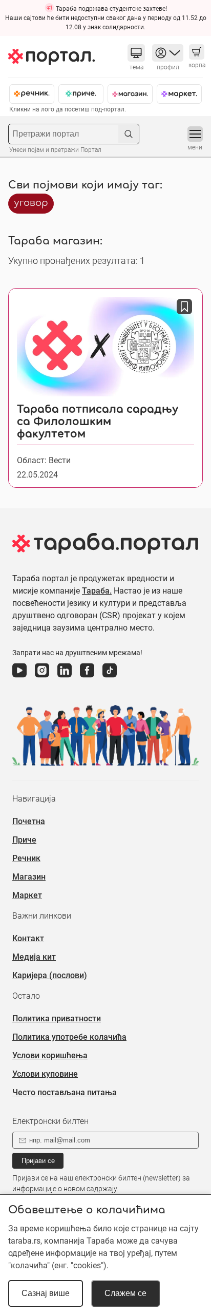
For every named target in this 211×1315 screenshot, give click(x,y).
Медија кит (34, 957)
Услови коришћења (50, 1055)
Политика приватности (56, 1018)
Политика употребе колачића (69, 1037)
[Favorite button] (184, 306)
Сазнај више (46, 1293)
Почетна (28, 821)
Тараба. (97, 591)
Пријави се (38, 1161)
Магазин (29, 877)
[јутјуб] (19, 678)
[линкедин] (64, 678)
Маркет (27, 895)
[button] (136, 53)
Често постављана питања (64, 1092)
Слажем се (125, 1293)
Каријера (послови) (49, 975)
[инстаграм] (42, 678)
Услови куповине (45, 1074)
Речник (26, 858)
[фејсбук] (87, 678)
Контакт (28, 938)
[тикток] (109, 678)
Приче (24, 840)
